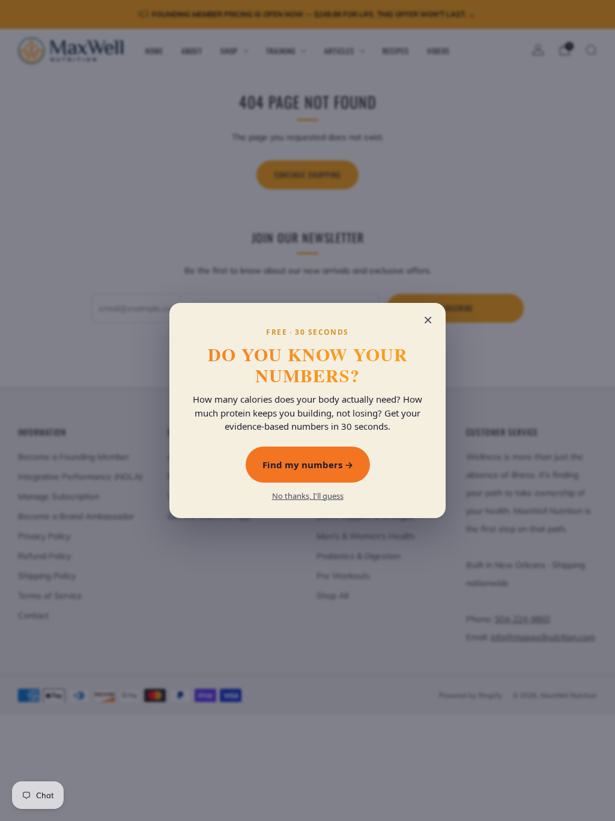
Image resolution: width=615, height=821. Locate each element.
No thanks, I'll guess (308, 496)
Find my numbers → (307, 465)
